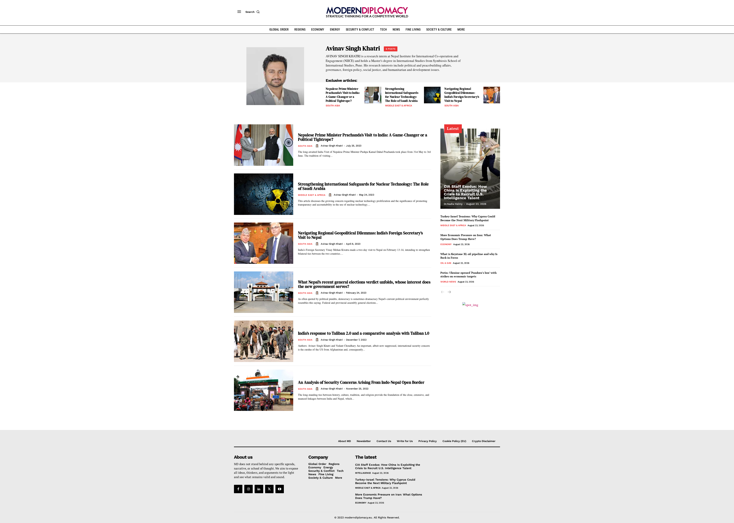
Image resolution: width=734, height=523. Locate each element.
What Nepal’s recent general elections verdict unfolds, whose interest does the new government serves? (364, 284)
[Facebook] (238, 489)
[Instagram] (248, 489)
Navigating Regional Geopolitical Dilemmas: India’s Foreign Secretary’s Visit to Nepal (461, 95)
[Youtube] (279, 489)
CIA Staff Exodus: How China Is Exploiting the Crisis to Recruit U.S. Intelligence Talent (465, 192)
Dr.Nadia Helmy (453, 203)
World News (448, 281)
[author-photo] (317, 146)
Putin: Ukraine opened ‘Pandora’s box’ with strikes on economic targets (468, 274)
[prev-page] (486, 135)
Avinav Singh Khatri (332, 145)
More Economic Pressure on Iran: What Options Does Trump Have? (465, 237)
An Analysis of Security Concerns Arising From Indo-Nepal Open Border (361, 382)
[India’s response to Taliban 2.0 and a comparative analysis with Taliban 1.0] (263, 341)
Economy (446, 244)
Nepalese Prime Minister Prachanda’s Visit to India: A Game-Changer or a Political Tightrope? (343, 95)
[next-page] (493, 135)
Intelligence (363, 473)
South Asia (333, 105)
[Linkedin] (259, 489)
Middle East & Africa (398, 105)
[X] (269, 489)
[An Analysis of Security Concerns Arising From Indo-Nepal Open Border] (263, 390)
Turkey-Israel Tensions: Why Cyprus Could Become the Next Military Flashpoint (467, 218)
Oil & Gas (445, 263)
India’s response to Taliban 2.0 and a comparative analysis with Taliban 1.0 (363, 333)
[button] (253, 12)
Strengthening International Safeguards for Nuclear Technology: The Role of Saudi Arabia (401, 95)
